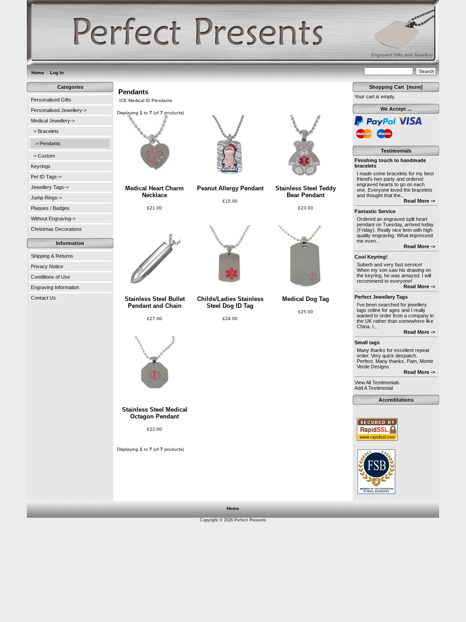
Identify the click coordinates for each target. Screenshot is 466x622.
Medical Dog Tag (305, 299)
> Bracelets (46, 131)
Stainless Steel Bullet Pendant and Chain (155, 302)
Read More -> (419, 201)
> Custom (44, 155)
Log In (57, 72)
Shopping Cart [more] (396, 87)
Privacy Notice (47, 266)
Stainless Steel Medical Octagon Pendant (154, 413)
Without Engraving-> (53, 218)
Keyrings (41, 166)
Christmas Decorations (56, 229)
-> (53, 120)
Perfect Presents (250, 520)
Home (37, 72)
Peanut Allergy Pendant (230, 188)
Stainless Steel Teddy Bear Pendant (305, 192)
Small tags (367, 342)
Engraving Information (55, 287)
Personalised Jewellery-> (58, 110)
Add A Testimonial (374, 388)
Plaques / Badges (50, 208)
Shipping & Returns (52, 256)
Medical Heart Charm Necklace (154, 192)
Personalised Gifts (51, 99)
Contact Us (43, 298)
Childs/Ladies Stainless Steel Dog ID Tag (230, 302)
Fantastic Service (375, 211)
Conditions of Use (50, 277)
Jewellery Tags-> (50, 187)
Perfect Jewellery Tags (381, 297)
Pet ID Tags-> (46, 176)
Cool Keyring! (371, 257)
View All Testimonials (377, 382)
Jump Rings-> (46, 197)
